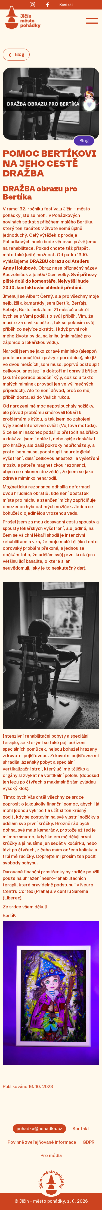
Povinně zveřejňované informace (42, 1142)
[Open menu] (92, 21)
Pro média (51, 1155)
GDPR (88, 1142)
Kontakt (81, 1128)
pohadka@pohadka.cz (39, 1128)
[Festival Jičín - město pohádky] (51, 1182)
